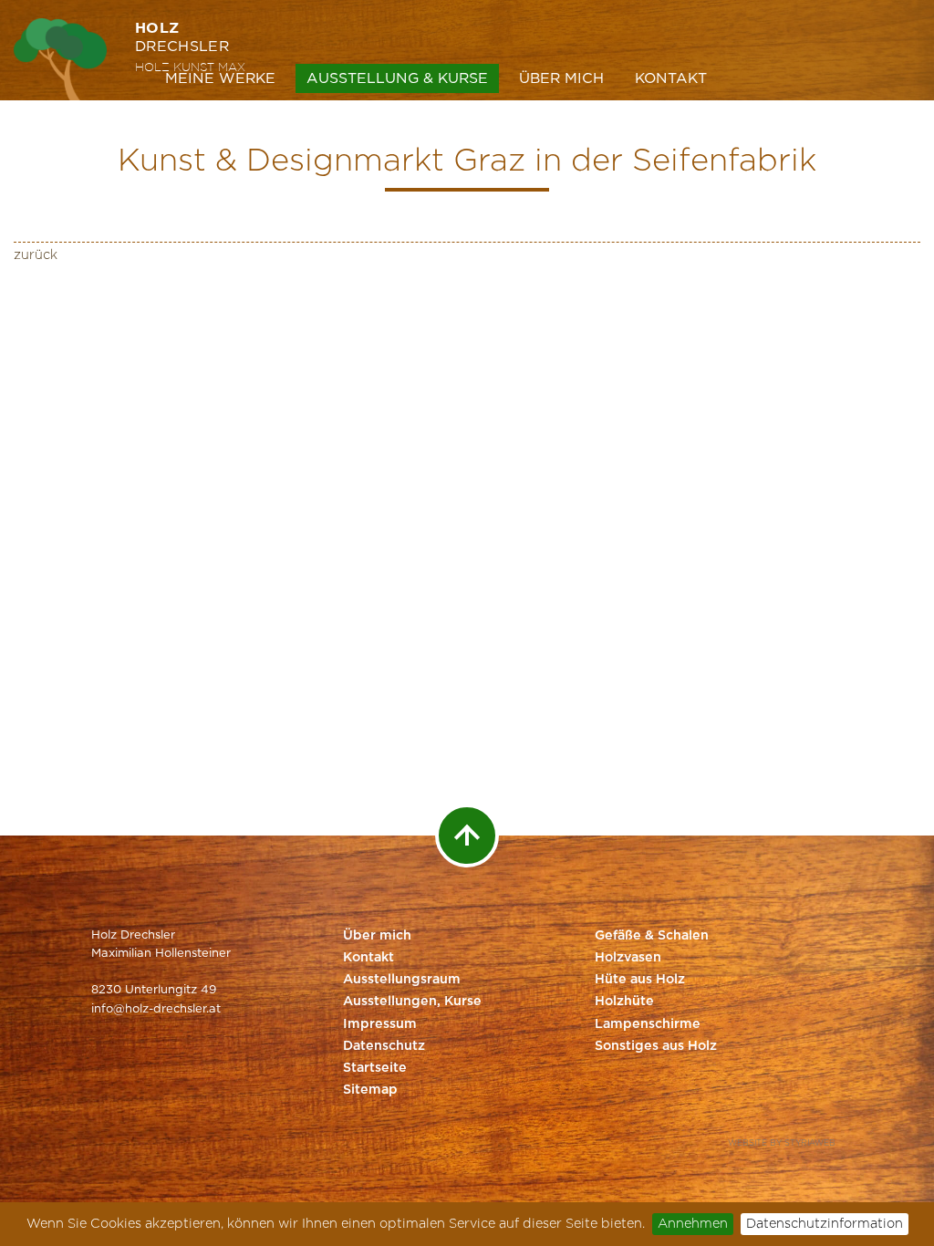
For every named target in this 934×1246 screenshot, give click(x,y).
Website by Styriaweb (781, 1143)
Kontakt (671, 78)
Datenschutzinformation (824, 1223)
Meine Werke (220, 78)
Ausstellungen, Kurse (412, 1001)
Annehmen (693, 1223)
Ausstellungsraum (402, 979)
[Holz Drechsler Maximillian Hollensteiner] (61, 59)
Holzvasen (628, 957)
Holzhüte (624, 1001)
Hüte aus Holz (640, 979)
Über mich (561, 78)
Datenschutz (384, 1046)
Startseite (375, 1068)
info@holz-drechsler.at (156, 1009)
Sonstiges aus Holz (656, 1046)
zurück (35, 255)
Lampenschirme (647, 1024)
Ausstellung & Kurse (397, 78)
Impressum (380, 1024)
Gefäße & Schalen (652, 935)
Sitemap (370, 1090)
